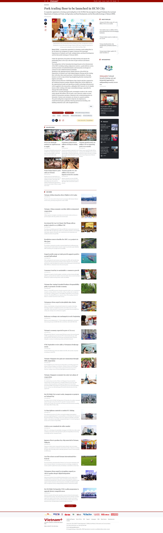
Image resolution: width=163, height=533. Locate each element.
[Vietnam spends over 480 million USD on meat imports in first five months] (70, 163)
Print (45, 26)
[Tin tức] (67, 514)
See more (49, 192)
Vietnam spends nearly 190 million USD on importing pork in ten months (87, 144)
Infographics (106, 59)
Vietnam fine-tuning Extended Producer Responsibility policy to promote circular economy (61, 285)
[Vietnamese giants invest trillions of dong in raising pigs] (70, 135)
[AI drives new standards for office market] (88, 430)
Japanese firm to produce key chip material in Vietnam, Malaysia (61, 441)
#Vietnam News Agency (76, 115)
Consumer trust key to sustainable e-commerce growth (61, 270)
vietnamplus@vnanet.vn (74, 527)
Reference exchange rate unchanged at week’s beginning (62, 316)
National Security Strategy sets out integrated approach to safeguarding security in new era (109, 80)
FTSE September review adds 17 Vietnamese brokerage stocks (61, 346)
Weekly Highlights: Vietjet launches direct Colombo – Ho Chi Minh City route (105, 137)
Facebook (45, 20)
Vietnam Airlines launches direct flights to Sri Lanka (60, 195)
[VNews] (61, 514)
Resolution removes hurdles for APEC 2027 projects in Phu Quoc (61, 240)
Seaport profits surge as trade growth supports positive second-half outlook (61, 255)
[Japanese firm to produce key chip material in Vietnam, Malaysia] (88, 444)
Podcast (105, 121)
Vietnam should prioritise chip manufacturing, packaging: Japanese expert (108, 45)
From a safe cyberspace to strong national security (105, 126)
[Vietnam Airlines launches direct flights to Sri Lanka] (88, 199)
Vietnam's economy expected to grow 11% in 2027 (59, 330)
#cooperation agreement (58, 112)
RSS (84, 519)
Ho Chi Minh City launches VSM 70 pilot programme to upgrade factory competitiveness (61, 490)
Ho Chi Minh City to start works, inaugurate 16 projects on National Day (61, 395)
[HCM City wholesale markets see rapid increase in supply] (52, 135)
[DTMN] (105, 514)
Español (107, 1)
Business (46, 5)
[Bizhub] (79, 514)
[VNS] (87, 514)
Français (103, 1)
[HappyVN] (48, 514)
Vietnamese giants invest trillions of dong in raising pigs (69, 144)
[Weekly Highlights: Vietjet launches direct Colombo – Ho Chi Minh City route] (114, 137)
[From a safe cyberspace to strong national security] (114, 127)
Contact (68, 520)
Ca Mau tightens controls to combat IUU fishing (59, 410)
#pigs (54, 115)
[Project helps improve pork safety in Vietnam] (52, 163)
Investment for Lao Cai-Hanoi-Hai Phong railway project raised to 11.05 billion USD (59, 224)
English (99, 1)
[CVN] (96, 514)
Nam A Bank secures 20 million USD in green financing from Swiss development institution (109, 31)
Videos (105, 91)
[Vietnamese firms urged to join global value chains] (88, 306)
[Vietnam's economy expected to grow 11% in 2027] (88, 334)
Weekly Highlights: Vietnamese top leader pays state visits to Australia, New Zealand (105, 150)
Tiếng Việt (95, 1)
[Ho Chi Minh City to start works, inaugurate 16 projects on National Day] (88, 398)
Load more (70, 505)
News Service (103, 519)
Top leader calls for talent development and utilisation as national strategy (108, 110)
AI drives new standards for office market (57, 426)
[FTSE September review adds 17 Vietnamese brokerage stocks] (88, 349)
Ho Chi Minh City (88, 115)
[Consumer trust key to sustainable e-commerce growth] (88, 274)
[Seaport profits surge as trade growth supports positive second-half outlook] (88, 258)
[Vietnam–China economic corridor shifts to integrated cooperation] (88, 213)
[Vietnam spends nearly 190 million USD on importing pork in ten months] (87, 135)
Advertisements (111, 519)
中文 (111, 1)
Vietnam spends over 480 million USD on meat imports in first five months (70, 172)
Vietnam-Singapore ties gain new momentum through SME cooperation (61, 360)
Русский (114, 1)
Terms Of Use (79, 519)
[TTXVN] (56, 514)
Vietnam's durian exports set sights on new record (108, 37)
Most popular (106, 19)
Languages (93, 519)
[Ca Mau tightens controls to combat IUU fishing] (88, 414)
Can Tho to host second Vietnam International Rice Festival (60, 458)
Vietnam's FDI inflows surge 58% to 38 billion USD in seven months (108, 22)
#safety (58, 115)
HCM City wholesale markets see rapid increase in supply (52, 144)
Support (88, 519)
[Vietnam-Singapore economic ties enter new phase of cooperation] (88, 379)
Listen (104, 130)
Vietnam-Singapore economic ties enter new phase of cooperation (61, 376)
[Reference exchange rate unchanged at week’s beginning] (88, 320)
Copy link (45, 30)
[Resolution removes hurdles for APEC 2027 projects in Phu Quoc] (88, 243)
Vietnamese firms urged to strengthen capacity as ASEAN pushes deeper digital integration (59, 472)
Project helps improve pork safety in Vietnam (52, 171)
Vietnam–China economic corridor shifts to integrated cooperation (61, 210)
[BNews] (73, 514)
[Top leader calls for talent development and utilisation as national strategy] (109, 99)
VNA (98, 519)
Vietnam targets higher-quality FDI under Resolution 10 (108, 51)
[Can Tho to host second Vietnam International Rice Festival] (88, 460)
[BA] (114, 514)
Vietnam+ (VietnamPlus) (54, 1)
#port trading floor (69, 112)
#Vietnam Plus (66, 115)
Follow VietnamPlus (82, 120)
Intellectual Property (71, 519)
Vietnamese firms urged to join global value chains (60, 302)
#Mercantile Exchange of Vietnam (82, 112)
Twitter (45, 23)
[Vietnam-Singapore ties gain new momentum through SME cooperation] (88, 363)
